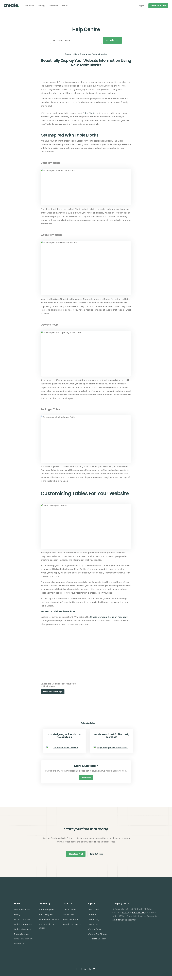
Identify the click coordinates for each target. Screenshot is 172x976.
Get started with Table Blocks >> (58, 611)
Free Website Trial (22, 909)
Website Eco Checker (98, 934)
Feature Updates (99, 54)
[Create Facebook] (77, 968)
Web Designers (46, 914)
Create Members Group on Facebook (109, 617)
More (64, 5)
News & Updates (82, 54)
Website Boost (94, 929)
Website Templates (23, 924)
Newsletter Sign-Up (72, 924)
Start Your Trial (158, 5)
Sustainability (69, 914)
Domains (92, 914)
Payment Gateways (23, 938)
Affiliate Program (46, 909)
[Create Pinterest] (94, 968)
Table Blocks (89, 113)
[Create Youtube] (90, 968)
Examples (53, 5)
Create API (19, 943)
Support (68, 54)
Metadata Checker (97, 938)
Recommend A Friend (49, 919)
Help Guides (93, 909)
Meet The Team (70, 919)
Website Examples (22, 929)
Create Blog (93, 919)
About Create (69, 909)
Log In (141, 5)
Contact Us (93, 924)
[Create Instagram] (81, 968)
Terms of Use (138, 912)
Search (110, 40)
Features (29, 5)
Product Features (22, 919)
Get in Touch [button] (86, 777)
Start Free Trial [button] (76, 854)
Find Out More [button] (96, 854)
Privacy (125, 912)
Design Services (21, 934)
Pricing (41, 5)
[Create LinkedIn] (85, 968)
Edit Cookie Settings (126, 919)
